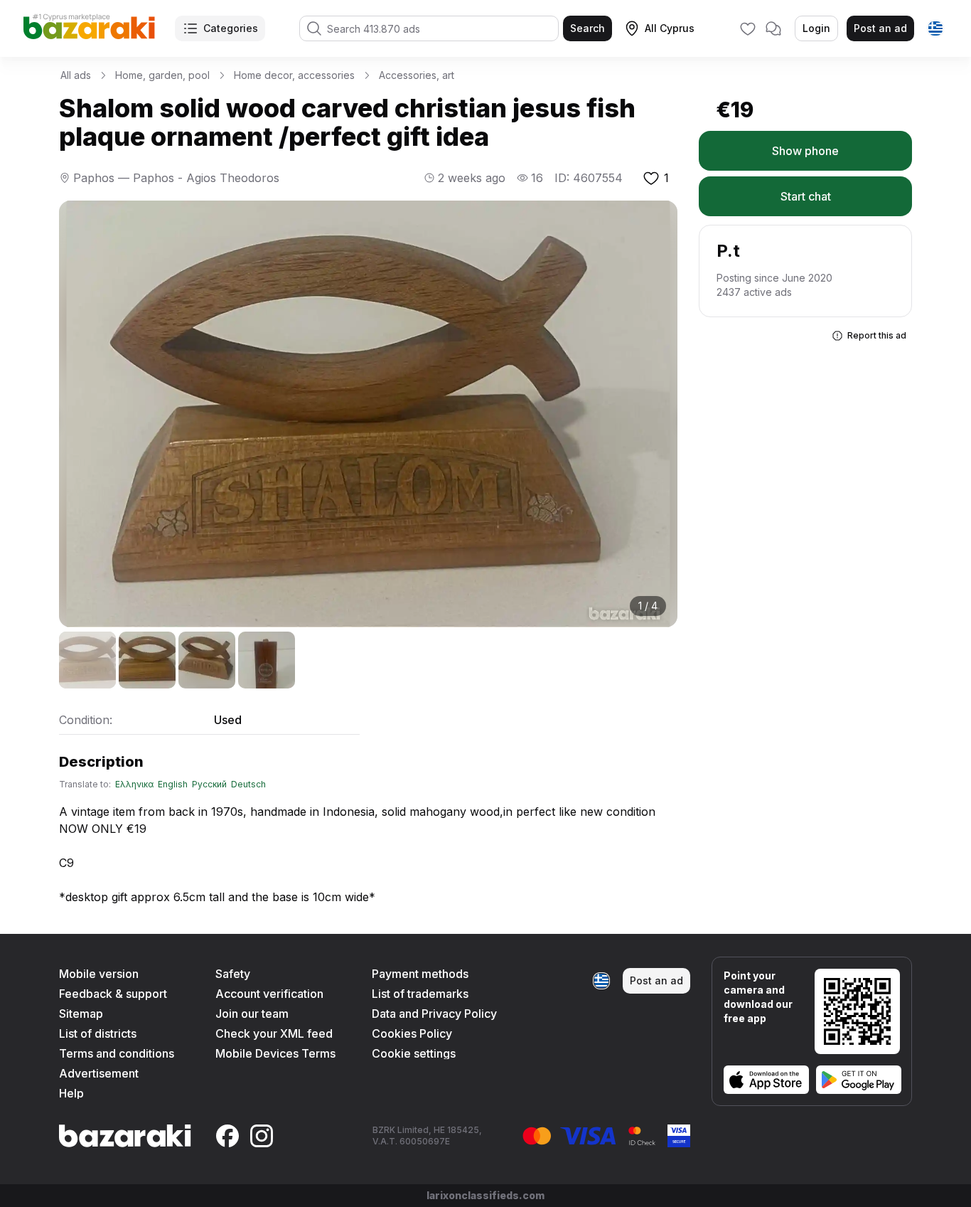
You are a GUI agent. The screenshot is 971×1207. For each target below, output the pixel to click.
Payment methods (420, 973)
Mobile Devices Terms (275, 1053)
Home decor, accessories (294, 75)
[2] (147, 660)
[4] (266, 660)
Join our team (252, 1013)
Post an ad (880, 28)
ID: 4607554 (588, 177)
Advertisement (99, 1073)
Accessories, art (416, 75)
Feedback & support (113, 993)
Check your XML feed (274, 1033)
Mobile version (99, 973)
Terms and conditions (116, 1053)
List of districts (97, 1033)
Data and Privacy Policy (434, 1013)
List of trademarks (420, 993)
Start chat (805, 196)
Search (587, 28)
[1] (87, 660)
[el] (935, 28)
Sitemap (81, 1013)
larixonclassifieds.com (485, 1195)
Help (71, 1093)
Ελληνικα (134, 784)
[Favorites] (748, 28)
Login (816, 28)
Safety (232, 973)
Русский (209, 784)
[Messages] (773, 28)
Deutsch (248, 784)
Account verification (269, 993)
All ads (75, 75)
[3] (206, 660)
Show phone (805, 151)
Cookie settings (414, 1053)
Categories (230, 28)
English (173, 784)
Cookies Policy (412, 1033)
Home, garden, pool (162, 75)
